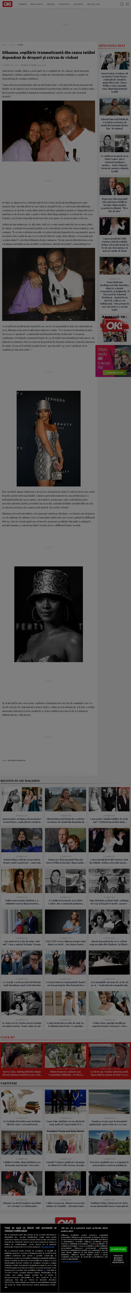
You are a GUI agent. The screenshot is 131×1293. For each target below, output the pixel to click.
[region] (65, 1258)
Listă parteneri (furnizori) (71, 1262)
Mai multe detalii (47, 1247)
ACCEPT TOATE (118, 1249)
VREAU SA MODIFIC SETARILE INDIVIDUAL (118, 1259)
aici (44, 1270)
